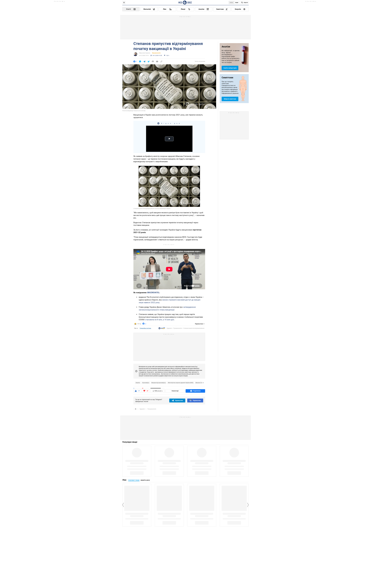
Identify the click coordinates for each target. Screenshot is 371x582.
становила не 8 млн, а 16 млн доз (159, 320)
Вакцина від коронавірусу (158, 382)
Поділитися (197, 391)
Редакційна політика (145, 328)
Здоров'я (169, 328)
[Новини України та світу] (161, 329)
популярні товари (134, 480)
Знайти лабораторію (230, 68)
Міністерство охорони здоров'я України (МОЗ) (180, 382)
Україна (138, 382)
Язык (236, 2)
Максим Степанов (200, 382)
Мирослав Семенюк (144, 53)
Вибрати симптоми (230, 99)
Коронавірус (145, 382)
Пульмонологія (156, 53)
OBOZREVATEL (153, 292)
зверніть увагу (145, 480)
